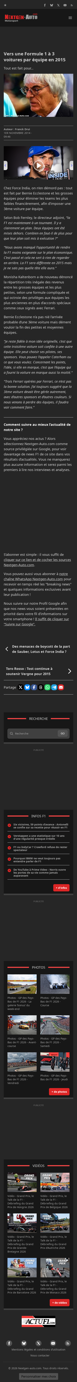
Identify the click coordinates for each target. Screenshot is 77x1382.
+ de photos (59, 1091)
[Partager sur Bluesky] (27, 687)
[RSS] (72, 5)
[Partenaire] (38, 1321)
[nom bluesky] (51, 5)
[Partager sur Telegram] (54, 687)
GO (63, 733)
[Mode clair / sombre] (5, 5)
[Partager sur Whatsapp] (47, 687)
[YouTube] (65, 5)
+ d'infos (61, 888)
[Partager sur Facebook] (34, 687)
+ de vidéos (59, 1302)
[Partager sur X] (21, 687)
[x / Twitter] (58, 5)
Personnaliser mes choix (38, 1376)
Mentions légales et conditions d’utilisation (38, 1349)
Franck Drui (22, 129)
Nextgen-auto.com (29, 1368)
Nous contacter (40, 1355)
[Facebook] (45, 5)
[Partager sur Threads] (41, 687)
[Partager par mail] (61, 687)
